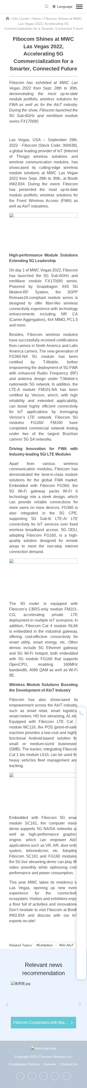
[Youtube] (67, 1076)
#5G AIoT (66, 945)
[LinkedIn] (43, 1076)
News (36, 19)
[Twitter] (32, 1076)
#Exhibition (44, 945)
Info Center (20, 19)
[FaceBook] (55, 1076)
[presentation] (7, 1004)
